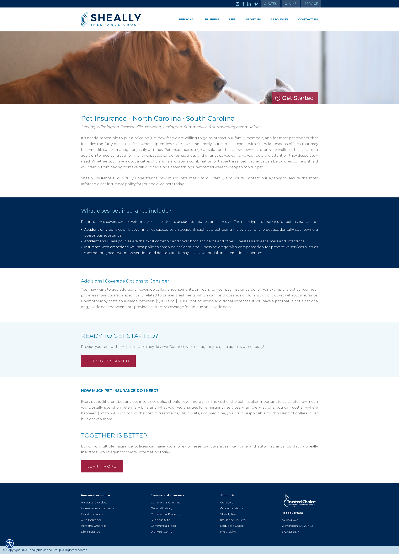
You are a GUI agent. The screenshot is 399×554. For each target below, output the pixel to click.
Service (311, 4)
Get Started (298, 97)
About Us (253, 19)
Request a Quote (232, 525)
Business (212, 19)
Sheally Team (229, 514)
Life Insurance (90, 531)
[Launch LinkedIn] (250, 4)
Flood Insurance (92, 514)
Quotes (270, 4)
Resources (279, 19)
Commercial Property (165, 514)
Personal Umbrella (93, 525)
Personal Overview (94, 502)
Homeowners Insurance (98, 508)
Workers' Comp (161, 531)
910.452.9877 (290, 531)
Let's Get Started (108, 361)
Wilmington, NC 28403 (297, 525)
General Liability (161, 508)
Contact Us (308, 19)
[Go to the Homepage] (118, 19)
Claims (291, 4)
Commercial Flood (163, 525)
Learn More (102, 466)
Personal (187, 19)
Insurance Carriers (232, 520)
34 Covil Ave (290, 520)
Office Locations (231, 508)
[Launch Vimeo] (257, 4)
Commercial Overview (166, 502)
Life (232, 19)
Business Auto (160, 520)
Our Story (226, 502)
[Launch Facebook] (245, 4)
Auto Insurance (91, 520)
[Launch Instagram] (239, 4)
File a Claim (228, 531)
